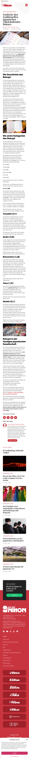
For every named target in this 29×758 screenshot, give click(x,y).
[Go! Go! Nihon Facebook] (4, 631)
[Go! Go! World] (14, 673)
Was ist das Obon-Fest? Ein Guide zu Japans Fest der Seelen (14, 478)
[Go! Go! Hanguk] (14, 680)
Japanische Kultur (11, 11)
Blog (4, 410)
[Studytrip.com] (14, 702)
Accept (14, 753)
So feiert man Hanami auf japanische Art (13, 567)
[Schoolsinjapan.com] (14, 709)
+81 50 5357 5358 (11, 618)
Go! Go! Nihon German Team (12, 27)
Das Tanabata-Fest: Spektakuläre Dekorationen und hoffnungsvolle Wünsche (14, 509)
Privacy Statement (14, 756)
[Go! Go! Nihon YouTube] (7, 631)
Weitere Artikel (12, 440)
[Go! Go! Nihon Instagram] (10, 631)
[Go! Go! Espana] (14, 687)
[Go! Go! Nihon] (14, 609)
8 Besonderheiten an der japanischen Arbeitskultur (13, 539)
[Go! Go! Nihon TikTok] (14, 631)
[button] (27, 739)
